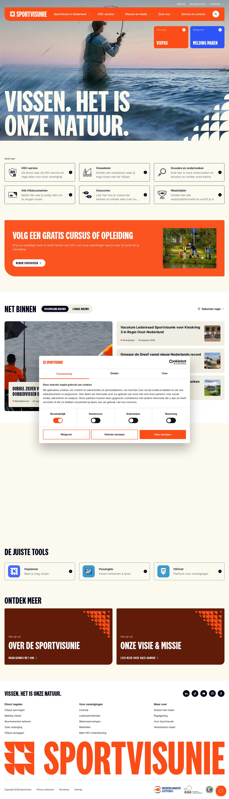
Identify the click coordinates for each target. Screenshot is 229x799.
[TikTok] (195, 693)
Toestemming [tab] (64, 373)
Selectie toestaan (114, 434)
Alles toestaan (162, 434)
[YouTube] (203, 693)
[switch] (95, 420)
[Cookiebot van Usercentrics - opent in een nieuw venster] (171, 362)
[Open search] (215, 14)
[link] (29, 263)
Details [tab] (114, 373)
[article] (58, 636)
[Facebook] (221, 693)
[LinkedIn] (186, 693)
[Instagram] (212, 693)
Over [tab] (165, 373)
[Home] (28, 14)
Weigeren (66, 434)
